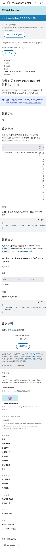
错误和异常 (10, 330)
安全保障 (5, 448)
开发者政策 (6, 503)
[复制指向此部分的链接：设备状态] (15, 129)
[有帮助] (20, 47)
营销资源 (5, 483)
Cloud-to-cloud (12, 10)
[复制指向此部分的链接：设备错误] (15, 324)
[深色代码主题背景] (38, 220)
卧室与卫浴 (6, 465)
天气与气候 (6, 443)
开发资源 (5, 488)
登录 (41, 3)
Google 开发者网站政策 (27, 359)
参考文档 (39, 43)
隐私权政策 (11, 539)
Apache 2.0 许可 (33, 356)
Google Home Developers (11, 43)
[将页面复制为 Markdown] (18, 85)
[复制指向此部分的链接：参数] (8, 273)
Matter (4, 377)
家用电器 (5, 456)
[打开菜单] (3, 3)
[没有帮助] (23, 47)
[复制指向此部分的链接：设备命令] (15, 239)
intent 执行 (25, 140)
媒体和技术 (6, 452)
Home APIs (6, 420)
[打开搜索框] (36, 2)
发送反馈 (9, 53)
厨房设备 (5, 461)
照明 (3, 439)
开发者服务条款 (7, 499)
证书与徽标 (6, 479)
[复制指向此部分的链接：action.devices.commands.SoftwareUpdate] (11, 261)
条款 (3, 539)
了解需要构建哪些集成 (10, 403)
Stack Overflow (8, 524)
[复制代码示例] (42, 220)
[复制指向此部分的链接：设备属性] (15, 113)
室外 (3, 469)
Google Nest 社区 (9, 529)
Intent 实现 (27, 251)
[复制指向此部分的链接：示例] (8, 207)
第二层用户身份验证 (33, 103)
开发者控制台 (7, 513)
